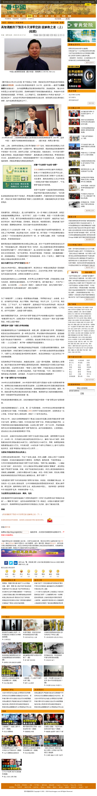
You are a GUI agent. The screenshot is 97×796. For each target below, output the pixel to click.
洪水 (8, 776)
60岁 (29, 637)
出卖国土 (70, 311)
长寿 (26, 637)
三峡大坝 (84, 311)
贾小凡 (71, 362)
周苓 (70, 367)
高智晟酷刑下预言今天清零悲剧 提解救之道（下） (22, 514)
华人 (82, 341)
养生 (79, 352)
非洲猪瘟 (86, 333)
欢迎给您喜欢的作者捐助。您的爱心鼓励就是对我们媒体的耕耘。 (23, 520)
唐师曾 (6, 662)
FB (77, 326)
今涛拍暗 (81, 360)
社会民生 (23, 18)
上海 (20, 285)
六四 (91, 309)
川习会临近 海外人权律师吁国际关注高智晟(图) (88, 147)
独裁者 (48, 731)
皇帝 (87, 348)
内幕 (82, 322)
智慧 (78, 350)
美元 (72, 328)
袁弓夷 (83, 314)
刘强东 (73, 333)
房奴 (8, 683)
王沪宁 (93, 320)
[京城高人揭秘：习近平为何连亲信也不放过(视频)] (54, 715)
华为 (72, 324)
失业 (5, 683)
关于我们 (37, 785)
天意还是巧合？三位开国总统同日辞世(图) (81, 51)
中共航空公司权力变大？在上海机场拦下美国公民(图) (88, 196)
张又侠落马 (72, 97)
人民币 (83, 328)
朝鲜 (79, 326)
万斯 (80, 320)
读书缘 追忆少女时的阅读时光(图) (79, 60)
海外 (90, 343)
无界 (86, 787)
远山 (79, 365)
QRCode (21, 562)
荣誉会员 (12, 543)
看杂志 (43, 787)
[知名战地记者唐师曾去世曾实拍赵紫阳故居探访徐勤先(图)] (12, 643)
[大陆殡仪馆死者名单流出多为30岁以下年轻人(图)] (54, 620)
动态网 (81, 787)
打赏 (44, 35)
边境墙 (77, 320)
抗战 (82, 346)
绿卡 (84, 343)
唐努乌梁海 (88, 337)
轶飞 (70, 365)
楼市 (73, 331)
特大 (55, 35)
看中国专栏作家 (75, 357)
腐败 (75, 324)
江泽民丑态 (7, 639)
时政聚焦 (8, 18)
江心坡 (79, 339)
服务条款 (44, 785)
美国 (24, 16)
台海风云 (31, 18)
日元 (89, 328)
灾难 (15, 776)
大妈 (76, 333)
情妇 (69, 324)
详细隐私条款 (19, 4)
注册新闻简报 (74, 384)
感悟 (81, 350)
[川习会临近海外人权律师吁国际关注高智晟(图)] (74, 144)
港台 (29, 16)
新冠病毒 (47, 562)
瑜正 (70, 374)
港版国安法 (88, 314)
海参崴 (86, 331)
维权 (82, 335)
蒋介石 (90, 346)
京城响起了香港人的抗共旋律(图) (13, 603)
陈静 (79, 367)
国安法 (70, 314)
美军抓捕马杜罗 (74, 100)
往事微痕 (75, 316)
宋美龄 (70, 348)
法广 (69, 326)
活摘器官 (75, 311)
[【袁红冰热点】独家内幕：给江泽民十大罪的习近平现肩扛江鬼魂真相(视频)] (54, 736)
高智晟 (11, 85)
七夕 (5, 753)
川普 (83, 307)
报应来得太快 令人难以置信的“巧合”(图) (80, 260)
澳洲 (74, 346)
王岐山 (85, 318)
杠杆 (69, 328)
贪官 (92, 322)
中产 (82, 331)
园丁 (70, 369)
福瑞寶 (67, 787)
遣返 (72, 343)
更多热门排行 (90, 267)
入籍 (81, 343)
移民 (85, 341)
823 (50, 660)
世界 (46, 16)
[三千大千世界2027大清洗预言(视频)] (12, 760)
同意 (88, 4)
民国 (76, 346)
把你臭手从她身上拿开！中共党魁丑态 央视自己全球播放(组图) (11, 635)
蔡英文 (93, 331)
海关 (69, 343)
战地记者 (14, 662)
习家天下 (58, 731)
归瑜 (88, 362)
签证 (75, 343)
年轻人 (61, 637)
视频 (69, 16)
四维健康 (72, 376)
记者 (9, 662)
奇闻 (63, 16)
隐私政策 (51, 785)
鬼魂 (52, 755)
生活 (58, 16)
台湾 (89, 331)
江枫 (79, 374)
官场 (18, 16)
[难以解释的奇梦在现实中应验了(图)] (33, 643)
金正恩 (81, 318)
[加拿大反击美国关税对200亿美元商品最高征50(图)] (74, 120)
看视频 (49, 787)
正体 (40, 35)
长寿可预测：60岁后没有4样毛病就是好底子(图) (88, 188)
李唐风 (89, 367)
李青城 (89, 372)
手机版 (36, 35)
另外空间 (32, 660)
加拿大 (83, 326)
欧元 (86, 328)
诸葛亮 (91, 348)
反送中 (88, 322)
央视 (79, 341)
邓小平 (74, 348)
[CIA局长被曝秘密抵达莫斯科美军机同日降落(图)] (74, 128)
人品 (29, 683)
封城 (41, 562)
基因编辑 (73, 335)
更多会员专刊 (90, 62)
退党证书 (73, 787)
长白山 (70, 339)
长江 (73, 314)
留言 (48, 35)
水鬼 (47, 660)
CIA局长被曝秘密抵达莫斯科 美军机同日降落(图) (88, 130)
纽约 (41, 16)
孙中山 (86, 346)
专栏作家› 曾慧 (57, 23)
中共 (23, 564)
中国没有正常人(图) (40, 589)
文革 (76, 352)
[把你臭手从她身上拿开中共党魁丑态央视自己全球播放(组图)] (12, 620)
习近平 (62, 685)
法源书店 (35, 787)
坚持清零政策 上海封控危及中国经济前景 (48, 597)
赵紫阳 (19, 662)
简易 (88, 360)
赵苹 (88, 369)
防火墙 (78, 335)
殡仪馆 (51, 637)
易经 (69, 350)
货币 (79, 328)
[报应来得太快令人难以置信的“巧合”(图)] (74, 169)
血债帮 (53, 731)
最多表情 (88, 272)
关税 (73, 320)
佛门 (62, 731)
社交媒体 (73, 326)
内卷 (32, 731)
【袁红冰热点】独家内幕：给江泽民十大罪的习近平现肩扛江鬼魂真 (53, 750)
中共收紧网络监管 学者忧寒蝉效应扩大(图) (81, 225)
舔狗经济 (16, 753)
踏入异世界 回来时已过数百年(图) (79, 55)
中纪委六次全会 (50, 685)
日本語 (80, 785)
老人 (32, 637)
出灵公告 (56, 637)
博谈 (35, 16)
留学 (91, 341)
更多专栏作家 (90, 379)
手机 (84, 350)
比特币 (76, 328)
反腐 (78, 324)
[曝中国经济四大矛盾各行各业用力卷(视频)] (33, 715)
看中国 (17, 8)
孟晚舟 (70, 320)
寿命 (73, 352)
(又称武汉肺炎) (77, 307)
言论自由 (70, 341)
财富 (79, 331)
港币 (92, 328)
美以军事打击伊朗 (74, 94)
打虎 (81, 324)
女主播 (75, 341)
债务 (92, 326)
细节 (26, 683)
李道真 (80, 362)
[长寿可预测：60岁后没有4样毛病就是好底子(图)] (33, 620)
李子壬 (89, 374)
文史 (52, 16)
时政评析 (16, 18)
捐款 (31, 785)
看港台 (11, 23)
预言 (87, 350)
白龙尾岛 (74, 339)
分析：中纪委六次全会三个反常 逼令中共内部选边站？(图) (53, 680)
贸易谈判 (87, 320)
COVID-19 (74, 309)
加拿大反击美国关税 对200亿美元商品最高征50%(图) (88, 122)
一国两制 (92, 324)
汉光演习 (70, 316)
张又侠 (87, 309)
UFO (74, 318)
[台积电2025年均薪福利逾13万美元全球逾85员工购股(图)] (74, 177)
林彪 (77, 348)
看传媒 (61, 787)
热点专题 (72, 91)
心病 (35, 637)
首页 (7, 16)
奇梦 (28, 660)
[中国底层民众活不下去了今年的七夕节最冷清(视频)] (12, 736)
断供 (11, 683)
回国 (78, 343)
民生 (87, 343)
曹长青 (80, 376)
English (58, 785)
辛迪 (88, 376)
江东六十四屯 (81, 337)
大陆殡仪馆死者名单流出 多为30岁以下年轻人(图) (88, 163)
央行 (89, 326)
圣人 (5, 776)
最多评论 (74, 272)
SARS (83, 339)
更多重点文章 (90, 210)
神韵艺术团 (27, 787)
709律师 (85, 335)
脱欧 (87, 326)
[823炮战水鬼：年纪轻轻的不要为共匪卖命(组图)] (54, 643)
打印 (51, 35)
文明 (11, 776)
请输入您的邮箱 (82, 388)
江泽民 (29, 411)
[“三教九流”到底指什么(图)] (74, 136)
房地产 (70, 331)
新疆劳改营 (89, 339)
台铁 (80, 311)
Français (65, 785)
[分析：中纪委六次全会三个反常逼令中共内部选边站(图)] (54, 666)
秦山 (70, 372)
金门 (53, 660)
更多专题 (91, 103)
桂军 (79, 346)
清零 (38, 146)
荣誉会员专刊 (74, 45)
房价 (79, 333)
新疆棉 (89, 311)
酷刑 (62, 562)
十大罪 (56, 755)
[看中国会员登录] (81, 25)
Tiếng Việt (73, 785)
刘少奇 (81, 348)
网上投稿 (17, 785)
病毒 (27, 263)
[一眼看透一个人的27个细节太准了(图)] (33, 666)
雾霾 (69, 335)
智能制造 (28, 731)
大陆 (12, 16)
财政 (76, 331)
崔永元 (74, 322)
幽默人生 (73, 350)
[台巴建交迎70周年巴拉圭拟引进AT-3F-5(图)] (74, 111)
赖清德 (89, 318)
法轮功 (58, 562)
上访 (89, 335)
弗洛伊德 (70, 318)
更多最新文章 (90, 239)
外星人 (70, 352)
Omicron (53, 562)
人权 (26, 564)
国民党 (86, 316)
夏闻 (88, 365)
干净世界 (19, 787)
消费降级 (10, 731)
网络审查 (74, 337)
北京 (69, 333)
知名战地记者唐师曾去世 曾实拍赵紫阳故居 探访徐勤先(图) (11, 657)
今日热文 (6, 617)
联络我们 (24, 785)
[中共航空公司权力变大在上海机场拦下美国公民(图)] (74, 194)
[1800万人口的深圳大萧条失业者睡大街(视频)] (12, 666)
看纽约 (55, 787)
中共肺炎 (70, 307)
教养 (32, 683)
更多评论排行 (90, 299)
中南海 (78, 322)
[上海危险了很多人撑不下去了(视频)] (12, 715)
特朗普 (87, 307)
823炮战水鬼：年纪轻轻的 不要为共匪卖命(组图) (88, 204)
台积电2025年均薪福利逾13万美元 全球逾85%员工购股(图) (87, 179)
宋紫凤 (71, 360)
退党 (89, 316)
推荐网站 (12, 787)
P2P (93, 333)
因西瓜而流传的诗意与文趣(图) (78, 48)
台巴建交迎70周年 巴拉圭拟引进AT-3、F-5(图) (87, 114)
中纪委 (58, 685)
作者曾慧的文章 (9, 580)
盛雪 (79, 369)
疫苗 (76, 314)
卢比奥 (91, 307)
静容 (79, 372)
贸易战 (79, 309)
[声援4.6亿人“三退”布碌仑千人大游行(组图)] (74, 152)
